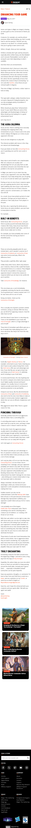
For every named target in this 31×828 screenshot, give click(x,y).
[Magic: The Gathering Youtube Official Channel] (21, 768)
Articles (3, 776)
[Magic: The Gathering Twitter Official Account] (9, 768)
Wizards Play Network (23, 784)
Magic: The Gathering (7, 798)
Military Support (6, 787)
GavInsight (4, 598)
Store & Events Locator (5, 805)
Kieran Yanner (24, 357)
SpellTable (4, 812)
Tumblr (23, 578)
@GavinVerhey (5, 596)
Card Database (5, 808)
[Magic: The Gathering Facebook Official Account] (3, 768)
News (2, 9)
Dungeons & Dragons (23, 798)
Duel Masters (21, 800)
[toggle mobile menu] (2, 2)
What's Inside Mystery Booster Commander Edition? (15, 651)
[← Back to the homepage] (15, 2)
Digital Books (5, 780)
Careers (19, 780)
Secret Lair (4, 810)
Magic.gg (3, 802)
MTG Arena (4, 800)
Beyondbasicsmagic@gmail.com (10, 582)
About (18, 776)
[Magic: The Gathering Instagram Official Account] (27, 768)
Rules (2, 784)
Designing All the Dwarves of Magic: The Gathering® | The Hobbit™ (15, 627)
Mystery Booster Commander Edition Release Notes (15, 675)
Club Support (5, 778)
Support (19, 782)
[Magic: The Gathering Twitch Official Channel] (15, 768)
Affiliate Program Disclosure (22, 787)
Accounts (19, 778)
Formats (3, 782)
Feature (7, 9)
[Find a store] (28, 758)
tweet (2, 578)
